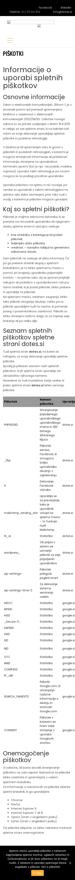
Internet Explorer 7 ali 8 (27, 813)
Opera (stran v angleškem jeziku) (34, 817)
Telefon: (15, 12)
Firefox (15, 804)
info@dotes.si (62, 12)
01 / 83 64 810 (30, 12)
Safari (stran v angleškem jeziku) (34, 821)
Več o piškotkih (50, 866)
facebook (45, 8)
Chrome (17, 800)
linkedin (66, 8)
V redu (37, 873)
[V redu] (70, 863)
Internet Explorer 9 (23, 809)
